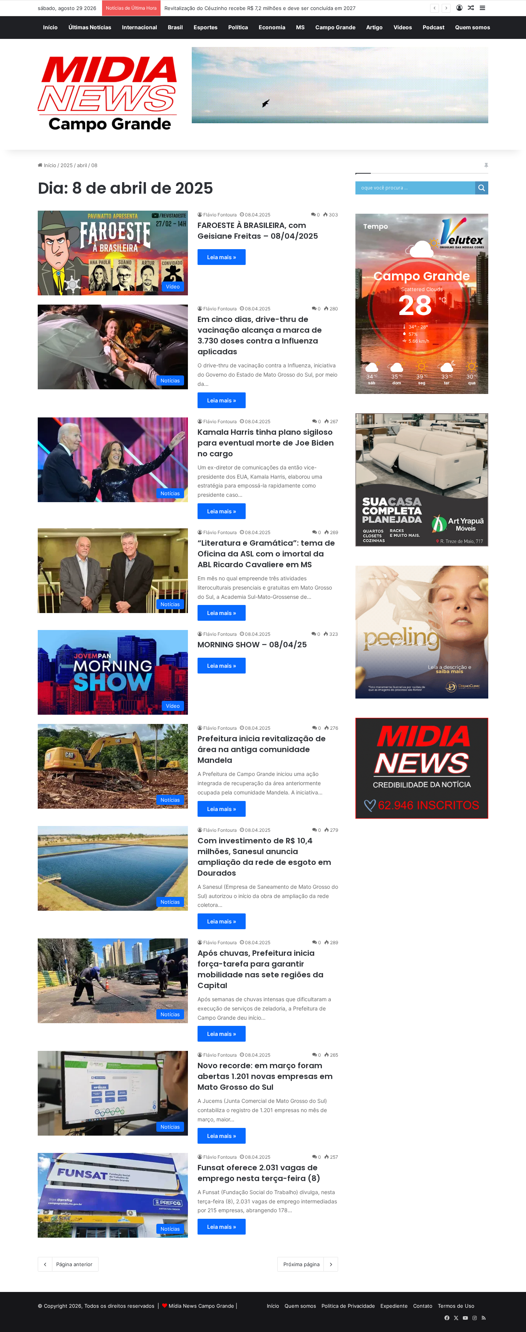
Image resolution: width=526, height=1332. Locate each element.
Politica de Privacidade (348, 1306)
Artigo (374, 27)
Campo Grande (335, 27)
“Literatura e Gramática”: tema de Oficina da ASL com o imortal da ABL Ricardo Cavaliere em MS (266, 554)
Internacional (139, 27)
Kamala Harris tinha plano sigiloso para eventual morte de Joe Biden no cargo (266, 443)
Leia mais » (221, 257)
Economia (272, 27)
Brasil (175, 27)
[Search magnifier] (481, 187)
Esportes (206, 27)
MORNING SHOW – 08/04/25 (252, 644)
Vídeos (403, 27)
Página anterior (74, 1264)
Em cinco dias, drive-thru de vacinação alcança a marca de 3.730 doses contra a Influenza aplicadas (260, 335)
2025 (66, 165)
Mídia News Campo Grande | (203, 1306)
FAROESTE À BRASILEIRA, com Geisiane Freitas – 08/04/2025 (258, 230)
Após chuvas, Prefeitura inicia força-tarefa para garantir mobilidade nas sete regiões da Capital (260, 969)
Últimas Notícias (90, 27)
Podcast (433, 27)
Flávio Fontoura (220, 215)
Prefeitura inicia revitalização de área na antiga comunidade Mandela (262, 749)
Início (50, 27)
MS (300, 27)
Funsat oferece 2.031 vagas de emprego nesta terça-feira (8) (259, 1173)
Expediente (394, 1306)
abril (82, 165)
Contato (422, 1306)
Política (238, 27)
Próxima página (301, 1264)
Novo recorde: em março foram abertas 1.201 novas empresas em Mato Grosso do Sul (265, 1076)
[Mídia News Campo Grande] (109, 94)
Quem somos (472, 27)
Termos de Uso (456, 1306)
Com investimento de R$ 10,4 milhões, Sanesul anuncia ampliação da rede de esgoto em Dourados (264, 856)
